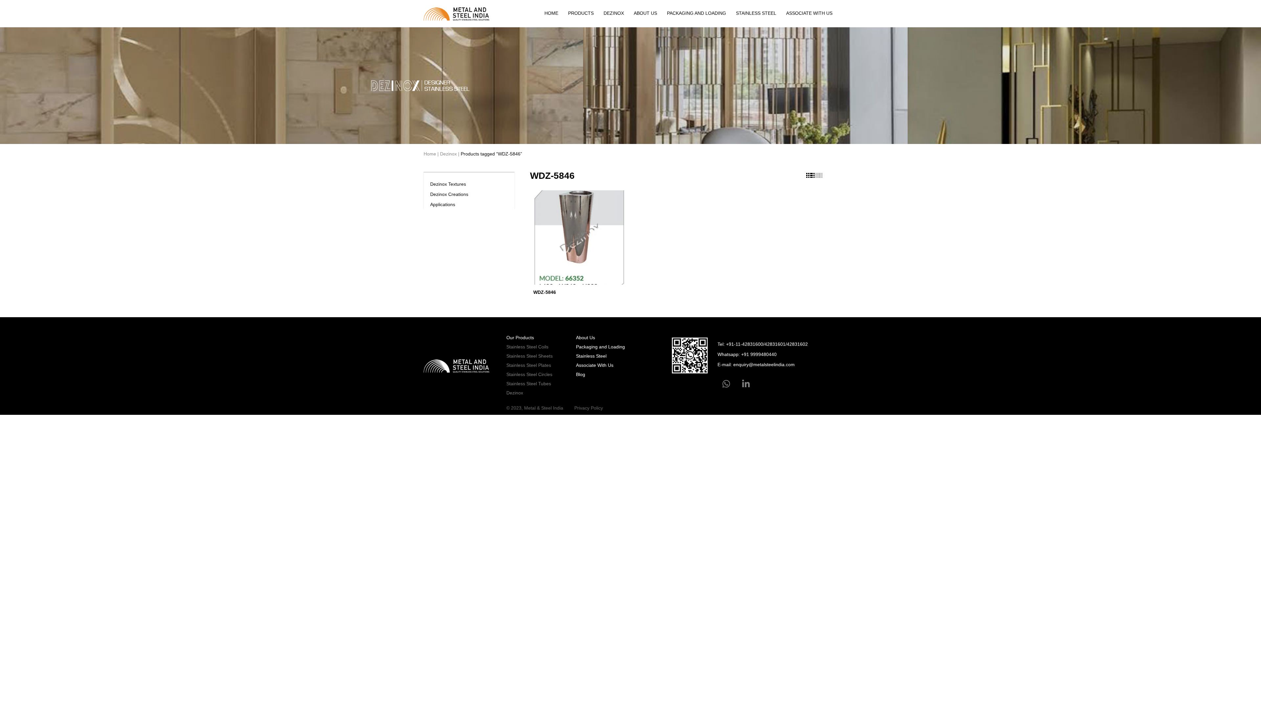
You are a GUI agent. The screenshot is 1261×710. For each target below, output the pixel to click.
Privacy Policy (588, 408)
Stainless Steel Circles (529, 374)
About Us (645, 13)
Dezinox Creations (449, 194)
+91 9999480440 (759, 354)
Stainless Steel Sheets (529, 356)
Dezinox (614, 13)
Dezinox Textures (448, 184)
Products (581, 13)
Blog (580, 374)
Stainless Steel (756, 13)
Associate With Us (809, 13)
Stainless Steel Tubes (528, 383)
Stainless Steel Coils (527, 346)
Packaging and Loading (696, 13)
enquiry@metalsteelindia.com (764, 364)
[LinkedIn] (746, 384)
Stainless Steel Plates (528, 365)
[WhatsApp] (726, 384)
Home (551, 13)
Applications (442, 204)
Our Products (520, 337)
